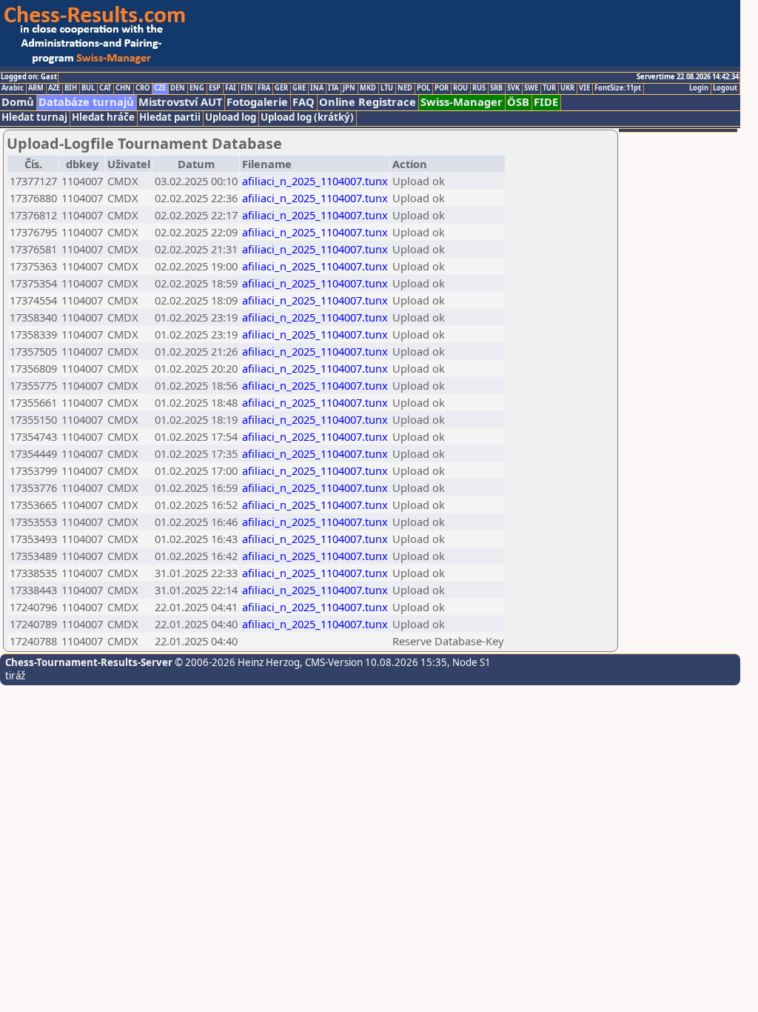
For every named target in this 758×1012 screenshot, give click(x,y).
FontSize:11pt (617, 88)
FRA (264, 88)
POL (423, 88)
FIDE (546, 102)
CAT (105, 88)
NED (405, 88)
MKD (368, 88)
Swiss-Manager (461, 102)
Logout (725, 88)
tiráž (15, 675)
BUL (88, 88)
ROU (460, 88)
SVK (513, 88)
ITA (333, 88)
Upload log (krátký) (307, 117)
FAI (230, 88)
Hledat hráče (103, 117)
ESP (215, 88)
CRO (142, 88)
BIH (70, 88)
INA (316, 88)
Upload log (230, 117)
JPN (349, 88)
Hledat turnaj (34, 117)
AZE (54, 88)
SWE (531, 88)
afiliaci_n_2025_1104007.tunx (315, 180)
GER (281, 88)
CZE (160, 88)
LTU (386, 88)
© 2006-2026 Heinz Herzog (236, 662)
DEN (177, 88)
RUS (479, 88)
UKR (567, 88)
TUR (549, 88)
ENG (197, 88)
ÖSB (518, 102)
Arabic (12, 88)
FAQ (303, 102)
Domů (17, 102)
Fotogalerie (257, 102)
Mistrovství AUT (180, 102)
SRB (496, 88)
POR (442, 88)
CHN (123, 88)
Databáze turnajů (86, 102)
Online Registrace (367, 102)
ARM (36, 88)
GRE (299, 88)
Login (698, 88)
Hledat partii (170, 117)
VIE (584, 88)
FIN (247, 88)
